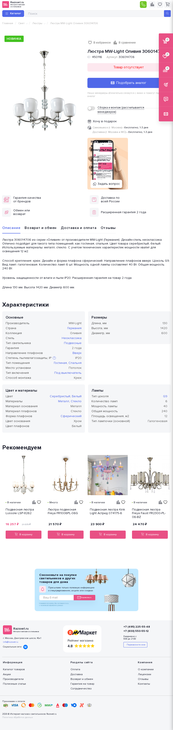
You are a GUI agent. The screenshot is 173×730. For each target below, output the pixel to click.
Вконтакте (25, 647)
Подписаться (86, 597)
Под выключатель (68, 373)
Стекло (76, 401)
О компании (146, 669)
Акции (7, 674)
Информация (13, 662)
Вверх (77, 353)
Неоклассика (72, 338)
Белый (77, 396)
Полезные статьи (14, 684)
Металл (63, 401)
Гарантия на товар (82, 684)
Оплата (75, 669)
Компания (145, 662)
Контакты (144, 684)
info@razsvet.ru (10, 642)
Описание (11, 228)
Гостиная (60, 363)
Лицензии (144, 674)
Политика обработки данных (17, 717)
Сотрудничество (81, 688)
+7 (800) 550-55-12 (136, 631)
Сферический (71, 416)
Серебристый (60, 396)
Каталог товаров (14, 669)
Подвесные (73, 343)
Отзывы (108, 228)
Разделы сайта (82, 662)
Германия (74, 328)
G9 (165, 396)
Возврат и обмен (41, 228)
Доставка (77, 674)
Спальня (75, 363)
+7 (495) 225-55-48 (136, 626)
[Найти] (167, 13)
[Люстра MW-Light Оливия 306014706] (44, 91)
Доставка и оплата (79, 228)
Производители (13, 679)
